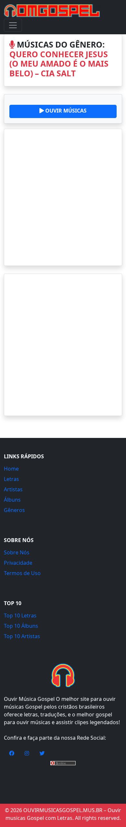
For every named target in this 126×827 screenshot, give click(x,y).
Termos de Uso (22, 573)
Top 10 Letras (20, 615)
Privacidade (18, 562)
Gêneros (14, 510)
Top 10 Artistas (22, 636)
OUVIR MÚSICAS (65, 110)
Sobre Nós (16, 552)
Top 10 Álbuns (21, 625)
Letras (11, 479)
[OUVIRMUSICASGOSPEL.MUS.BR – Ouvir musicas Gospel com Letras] (52, 11)
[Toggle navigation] (13, 25)
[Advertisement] (63, 197)
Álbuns (12, 499)
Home (11, 468)
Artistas (13, 489)
